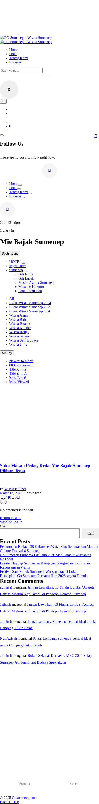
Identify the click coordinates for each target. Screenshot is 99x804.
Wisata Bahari (19, 319)
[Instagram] (49, 170)
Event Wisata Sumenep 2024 (30, 303)
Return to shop (10, 518)
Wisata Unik (18, 344)
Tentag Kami (18, 192)
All (11, 299)
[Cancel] (9, 89)
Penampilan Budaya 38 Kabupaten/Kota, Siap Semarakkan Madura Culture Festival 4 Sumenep (46, 766)
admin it (6, 587)
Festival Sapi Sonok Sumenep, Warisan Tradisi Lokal (38, 571)
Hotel (13, 188)
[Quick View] (3, 501)
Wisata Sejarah (20, 336)
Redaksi (15, 196)
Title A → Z (18, 369)
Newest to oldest (21, 361)
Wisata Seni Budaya (23, 340)
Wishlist (6, 522)
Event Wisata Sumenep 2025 (30, 307)
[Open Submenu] (20, 185)
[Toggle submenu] (23, 263)
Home (13, 184)
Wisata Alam (18, 315)
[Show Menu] (2, 135)
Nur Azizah (8, 638)
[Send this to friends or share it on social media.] (18, 497)
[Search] (3, 101)
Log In (17, 522)
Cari (3, 526)
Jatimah (5, 604)
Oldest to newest (21, 365)
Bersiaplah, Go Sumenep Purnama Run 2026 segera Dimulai (44, 576)
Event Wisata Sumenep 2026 (30, 311)
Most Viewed (19, 382)
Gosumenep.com (24, 798)
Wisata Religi (19, 332)
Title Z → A (18, 373)
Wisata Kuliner (20, 328)
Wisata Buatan (19, 324)
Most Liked (17, 378)
